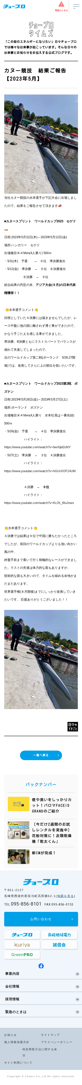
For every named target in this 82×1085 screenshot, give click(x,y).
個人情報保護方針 (16, 1042)
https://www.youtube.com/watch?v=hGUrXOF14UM (40, 471)
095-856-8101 (23, 904)
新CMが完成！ (44, 853)
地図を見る (65, 896)
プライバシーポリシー (57, 1042)
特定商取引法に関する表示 (39, 1052)
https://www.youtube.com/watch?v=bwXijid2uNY (37, 447)
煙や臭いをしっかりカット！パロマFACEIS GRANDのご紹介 (52, 805)
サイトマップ (50, 1034)
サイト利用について (18, 1062)
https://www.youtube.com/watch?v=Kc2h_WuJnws (39, 503)
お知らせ (10, 1034)
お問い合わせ (41, 919)
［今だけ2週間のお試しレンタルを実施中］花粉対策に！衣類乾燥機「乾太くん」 (52, 832)
